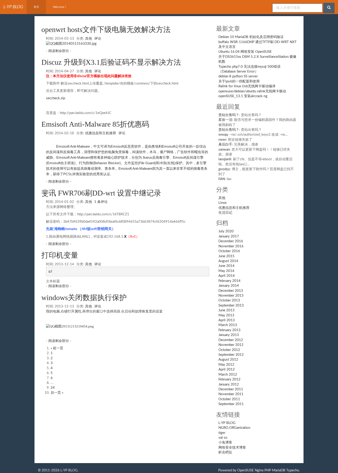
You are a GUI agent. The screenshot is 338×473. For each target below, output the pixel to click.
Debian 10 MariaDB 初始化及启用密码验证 (251, 37)
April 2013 (226, 320)
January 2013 (228, 335)
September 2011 (231, 404)
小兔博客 (225, 442)
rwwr (222, 139)
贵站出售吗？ (228, 115)
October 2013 (229, 300)
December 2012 (230, 340)
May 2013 (226, 315)
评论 (97, 38)
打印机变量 (59, 255)
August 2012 (228, 359)
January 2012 (228, 384)
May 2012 (226, 364)
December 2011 (230, 389)
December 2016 (230, 241)
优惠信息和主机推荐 (100, 133)
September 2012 (231, 354)
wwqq (223, 134)
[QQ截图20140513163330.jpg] (71, 43)
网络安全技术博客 (232, 447)
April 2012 (226, 369)
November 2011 (230, 394)
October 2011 (229, 399)
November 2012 (230, 345)
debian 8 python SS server (238, 76)
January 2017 (228, 236)
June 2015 (226, 256)
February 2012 (229, 379)
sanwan (224, 149)
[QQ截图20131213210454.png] (70, 326)
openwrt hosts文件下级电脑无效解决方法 (106, 29)
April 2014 (226, 275)
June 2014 (226, 266)
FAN (221, 179)
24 (53, 387)
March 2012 (227, 374)
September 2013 (231, 305)
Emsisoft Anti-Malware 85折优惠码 (95, 124)
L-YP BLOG (226, 423)
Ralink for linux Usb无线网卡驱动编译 (246, 86)
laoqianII (224, 159)
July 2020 (226, 231)
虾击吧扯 (225, 452)
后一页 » (57, 392)
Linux (222, 202)
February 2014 (229, 281)
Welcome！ (60, 7)
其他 (88, 38)
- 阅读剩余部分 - (58, 51)
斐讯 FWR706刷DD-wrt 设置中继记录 (101, 193)
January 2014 (228, 285)
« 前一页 (57, 348)
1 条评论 (101, 202)
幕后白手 (225, 144)
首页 (36, 7)
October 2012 (229, 350)
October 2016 (229, 251)
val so (222, 437)
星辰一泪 (225, 120)
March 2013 (227, 325)
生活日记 (225, 212)
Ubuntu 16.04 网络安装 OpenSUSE (245, 51)
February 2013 (229, 330)
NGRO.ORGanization (234, 427)
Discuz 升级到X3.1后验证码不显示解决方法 (111, 62)
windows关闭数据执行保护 (84, 297)
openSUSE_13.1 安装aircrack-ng (242, 96)
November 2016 (230, 246)
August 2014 (228, 261)
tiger (221, 433)
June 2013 (226, 310)
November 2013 (230, 295)
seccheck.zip (55, 98)
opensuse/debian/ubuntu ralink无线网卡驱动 (252, 91)
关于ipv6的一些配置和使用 (239, 81)
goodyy (224, 169)
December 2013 (230, 290)
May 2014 (226, 271)
